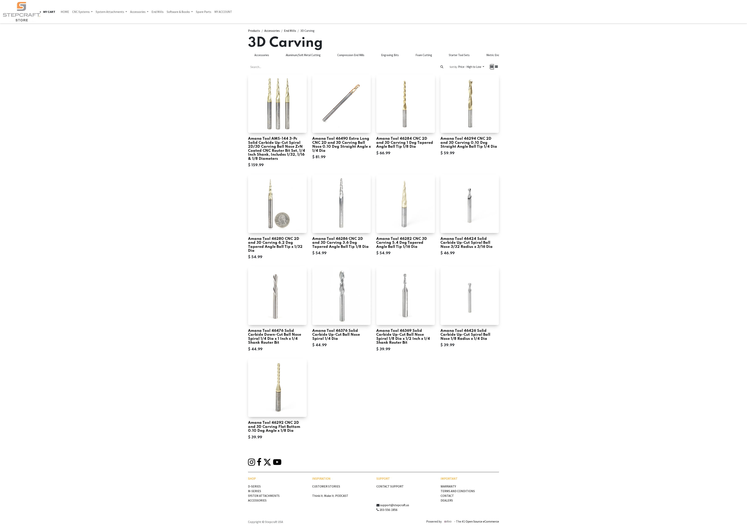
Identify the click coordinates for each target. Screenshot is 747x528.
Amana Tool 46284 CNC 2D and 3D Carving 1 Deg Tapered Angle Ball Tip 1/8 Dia (404, 142)
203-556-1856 (388, 510)
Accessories (272, 31)
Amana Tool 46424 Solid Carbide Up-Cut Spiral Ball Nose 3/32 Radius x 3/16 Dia (466, 243)
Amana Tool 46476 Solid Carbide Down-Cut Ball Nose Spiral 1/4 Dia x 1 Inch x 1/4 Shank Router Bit (274, 336)
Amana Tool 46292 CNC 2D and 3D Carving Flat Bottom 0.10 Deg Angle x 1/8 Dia (274, 427)
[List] (496, 67)
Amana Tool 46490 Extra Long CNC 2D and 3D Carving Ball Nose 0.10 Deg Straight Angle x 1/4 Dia (341, 144)
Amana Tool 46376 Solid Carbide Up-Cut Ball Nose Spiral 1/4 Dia (336, 335)
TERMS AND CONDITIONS (458, 491)
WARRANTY (448, 486)
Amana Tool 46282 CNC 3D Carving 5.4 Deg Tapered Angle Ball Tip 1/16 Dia (401, 243)
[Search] (442, 66)
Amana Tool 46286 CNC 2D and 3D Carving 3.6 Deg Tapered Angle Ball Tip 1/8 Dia (340, 243)
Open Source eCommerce (482, 521)
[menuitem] (65, 12)
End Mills (290, 31)
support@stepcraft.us (394, 505)
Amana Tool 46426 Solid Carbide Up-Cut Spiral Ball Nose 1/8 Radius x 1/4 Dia (465, 335)
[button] (466, 67)
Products (254, 31)
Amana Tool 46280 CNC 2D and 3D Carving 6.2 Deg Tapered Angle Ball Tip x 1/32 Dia (275, 245)
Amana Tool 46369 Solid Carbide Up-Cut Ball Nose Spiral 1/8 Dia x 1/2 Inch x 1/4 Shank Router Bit (403, 336)
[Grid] (491, 67)
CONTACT (447, 496)
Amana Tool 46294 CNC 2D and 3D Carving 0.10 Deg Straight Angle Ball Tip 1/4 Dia (468, 142)
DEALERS (447, 500)
